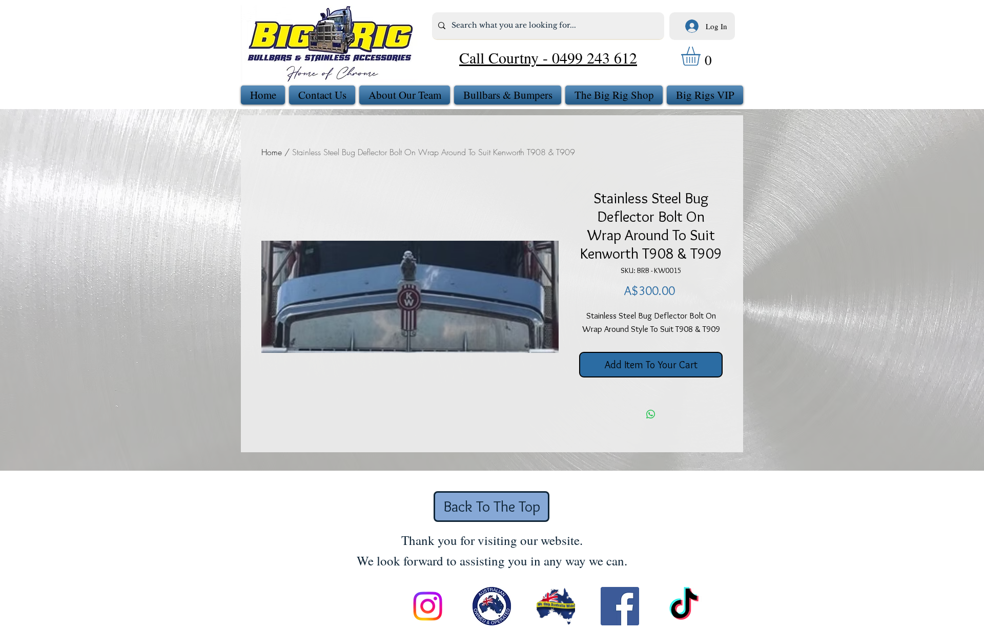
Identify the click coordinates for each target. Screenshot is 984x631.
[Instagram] (427, 606)
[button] (702, 56)
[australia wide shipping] (556, 606)
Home (271, 152)
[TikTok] (684, 606)
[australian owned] (492, 606)
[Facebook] (620, 606)
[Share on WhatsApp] (651, 414)
